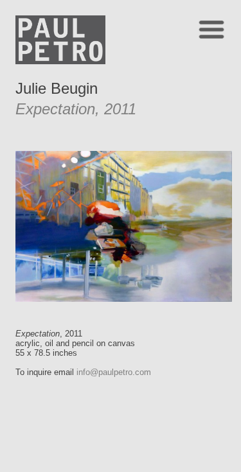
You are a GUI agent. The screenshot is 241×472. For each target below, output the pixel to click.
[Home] (60, 60)
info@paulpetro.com (113, 372)
